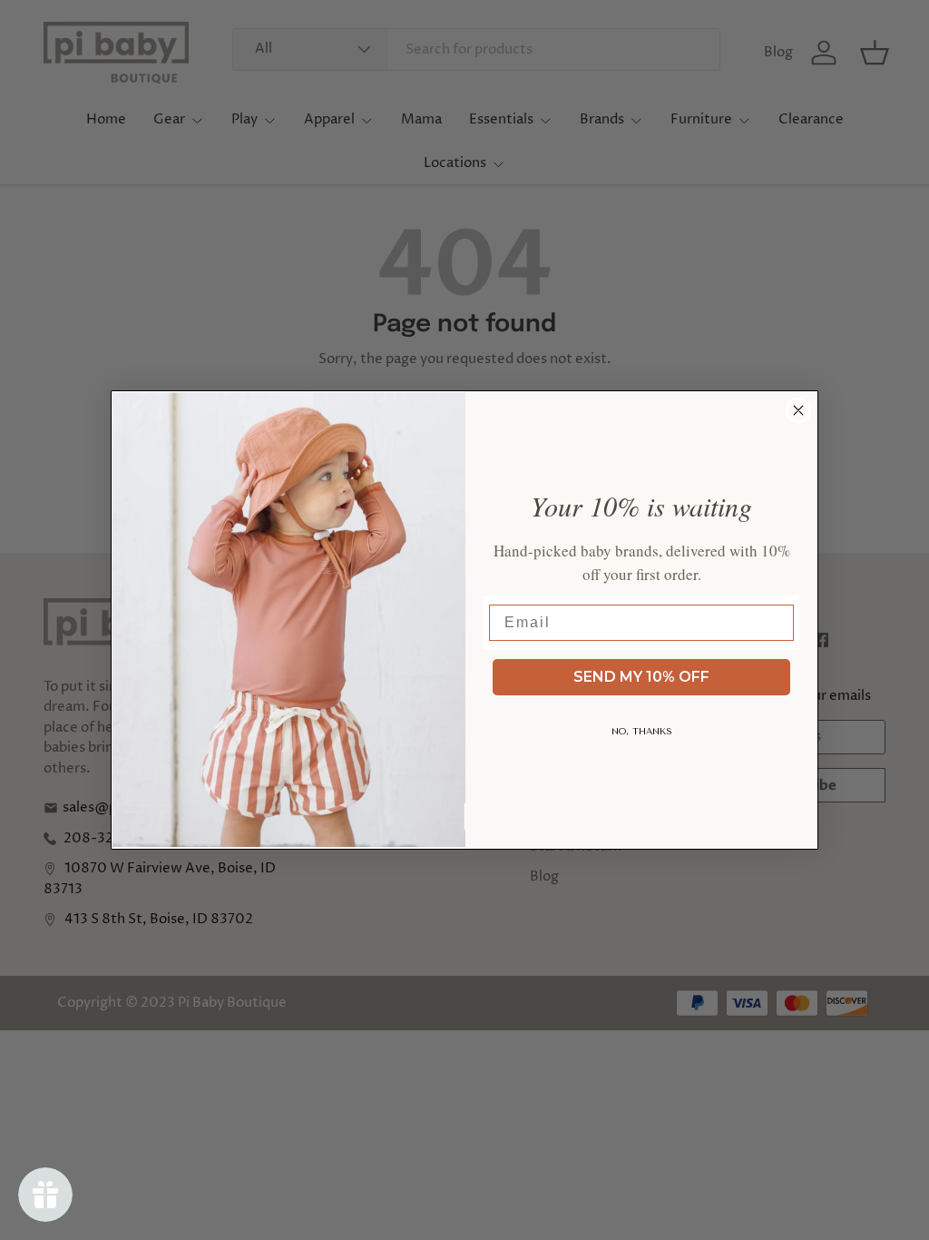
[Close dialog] (798, 410)
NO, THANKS (641, 731)
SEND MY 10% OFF (641, 676)
